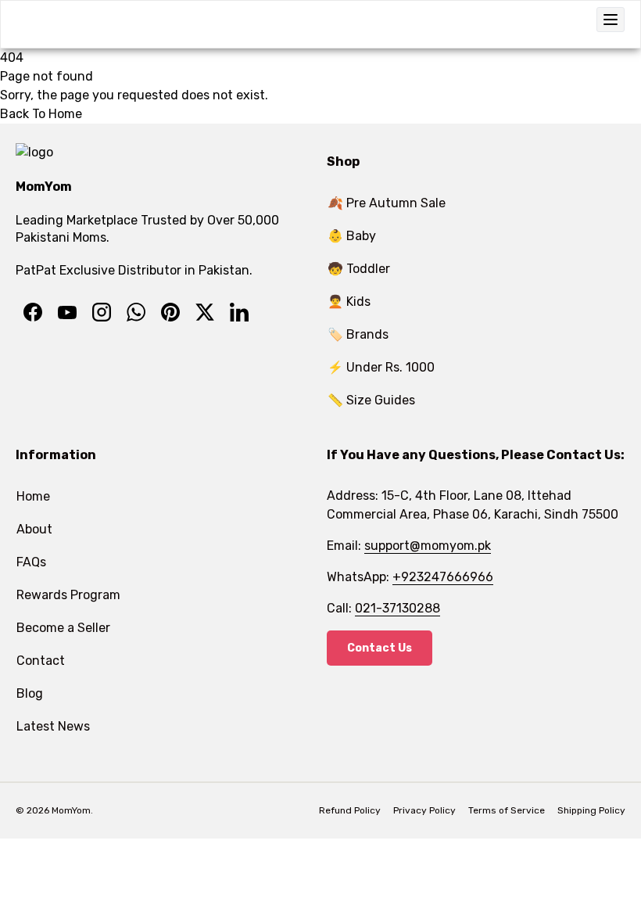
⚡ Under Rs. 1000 (381, 367)
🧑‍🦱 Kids (349, 301)
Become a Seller (63, 627)
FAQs (31, 562)
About (34, 529)
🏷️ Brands (358, 334)
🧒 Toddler (359, 268)
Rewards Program (68, 594)
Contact (40, 660)
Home (33, 496)
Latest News (53, 726)
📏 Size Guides (371, 400)
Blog (29, 693)
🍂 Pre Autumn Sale (387, 203)
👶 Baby (352, 235)
